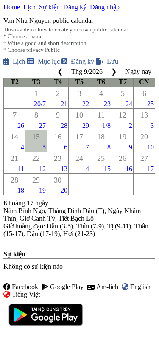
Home (11, 7)
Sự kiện (49, 7)
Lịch (29, 7)
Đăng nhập (105, 7)
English (140, 286)
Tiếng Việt (26, 294)
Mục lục (49, 61)
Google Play (67, 286)
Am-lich (107, 286)
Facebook (25, 286)
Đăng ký (74, 7)
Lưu (112, 61)
